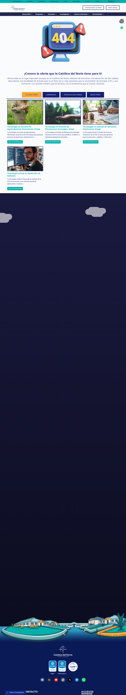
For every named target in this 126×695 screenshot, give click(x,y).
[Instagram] (49, 680)
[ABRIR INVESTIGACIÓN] (70, 14)
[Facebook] (42, 680)
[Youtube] (56, 680)
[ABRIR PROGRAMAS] (44, 14)
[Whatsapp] (84, 680)
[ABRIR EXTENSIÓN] (56, 14)
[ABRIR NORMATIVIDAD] (103, 14)
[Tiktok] (63, 680)
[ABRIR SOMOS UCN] (31, 14)
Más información (15, 142)
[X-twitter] (70, 680)
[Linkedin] (77, 680)
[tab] (32, 95)
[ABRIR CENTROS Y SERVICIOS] (88, 14)
